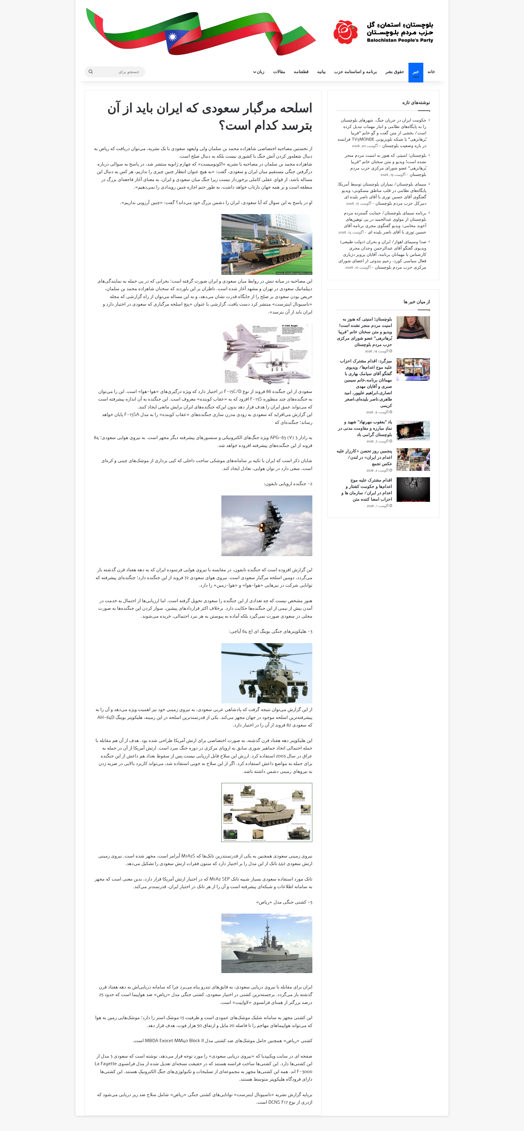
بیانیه (321, 72)
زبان (260, 72)
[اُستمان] (383, 29)
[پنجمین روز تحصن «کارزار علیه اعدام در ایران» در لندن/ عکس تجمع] (413, 459)
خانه (431, 72)
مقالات (279, 72)
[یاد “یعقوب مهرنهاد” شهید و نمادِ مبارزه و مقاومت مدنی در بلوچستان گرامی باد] (413, 430)
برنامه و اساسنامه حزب (355, 72)
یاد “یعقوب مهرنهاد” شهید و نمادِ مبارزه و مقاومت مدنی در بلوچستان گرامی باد (365, 428)
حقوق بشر (394, 72)
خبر (416, 72)
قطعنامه (301, 72)
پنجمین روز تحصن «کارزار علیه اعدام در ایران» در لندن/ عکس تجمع (364, 457)
